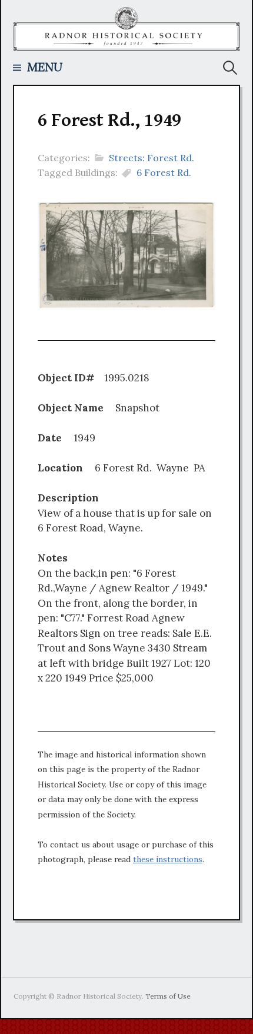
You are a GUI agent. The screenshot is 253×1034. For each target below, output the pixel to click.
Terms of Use (168, 996)
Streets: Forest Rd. (151, 158)
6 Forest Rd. (164, 172)
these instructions (167, 859)
